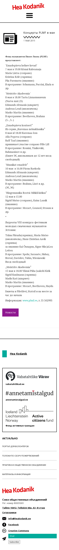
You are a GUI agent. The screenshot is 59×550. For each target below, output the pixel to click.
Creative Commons (18, 530)
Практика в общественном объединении (24, 465)
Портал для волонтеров (15, 446)
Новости (10, 312)
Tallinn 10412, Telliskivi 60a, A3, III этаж (23, 507)
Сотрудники (9, 512)
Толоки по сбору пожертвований (20, 455)
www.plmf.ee (30, 300)
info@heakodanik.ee (19, 518)
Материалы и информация (16, 474)
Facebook (13, 524)
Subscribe (14, 541)
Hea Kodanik (18, 353)
